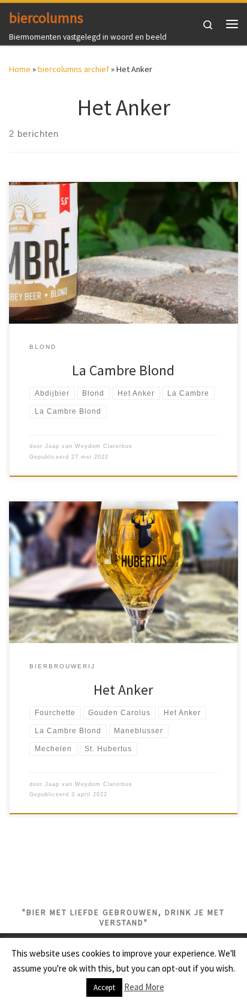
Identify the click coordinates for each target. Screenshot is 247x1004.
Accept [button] (104, 987)
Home (20, 69)
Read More (144, 987)
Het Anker (123, 689)
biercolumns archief (73, 69)
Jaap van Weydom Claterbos (88, 446)
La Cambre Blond (123, 370)
